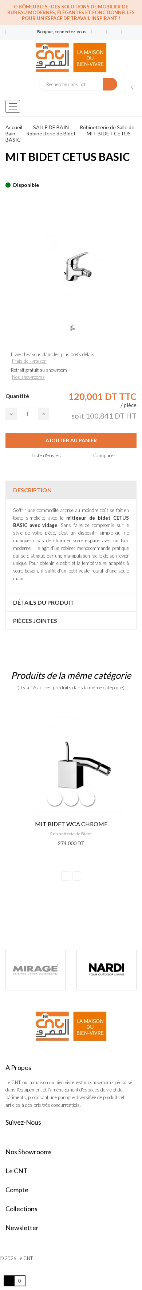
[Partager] (7, 173)
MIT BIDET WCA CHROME (71, 823)
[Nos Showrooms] (10, 35)
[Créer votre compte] (126, 32)
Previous (65, 876)
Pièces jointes (35, 620)
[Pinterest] (20, 173)
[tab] (71, 490)
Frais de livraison (29, 361)
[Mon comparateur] (114, 32)
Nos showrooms (28, 377)
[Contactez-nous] (10, 29)
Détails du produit (43, 602)
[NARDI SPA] (70, 970)
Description (32, 489)
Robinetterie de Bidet (71, 833)
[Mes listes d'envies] (99, 32)
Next (76, 876)
